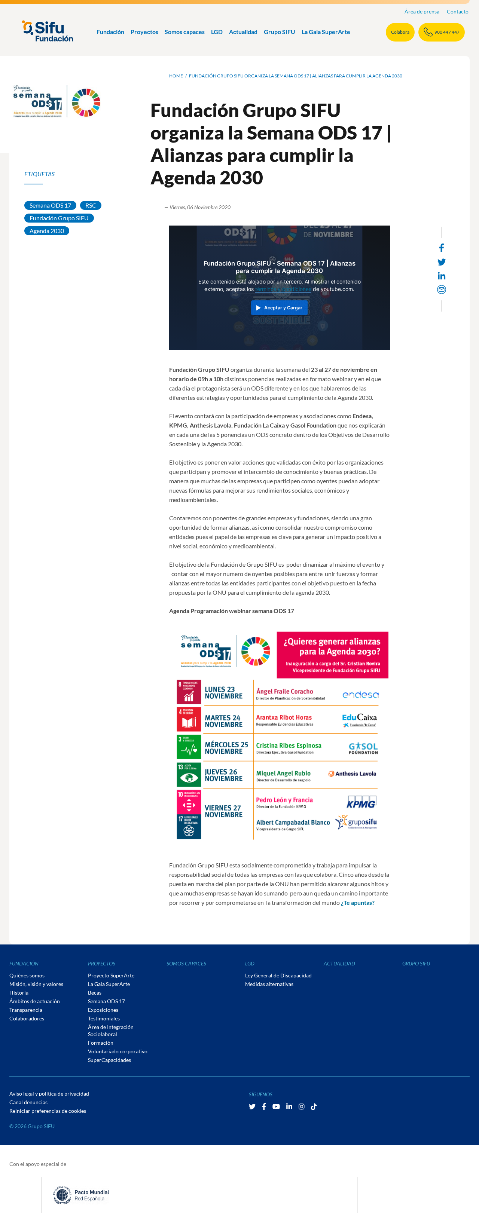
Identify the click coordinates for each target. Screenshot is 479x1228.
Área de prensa (422, 11)
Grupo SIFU (279, 31)
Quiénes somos (27, 975)
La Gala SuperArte (326, 31)
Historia (18, 992)
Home (176, 76)
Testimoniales (104, 1018)
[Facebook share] (441, 248)
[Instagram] (302, 1106)
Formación (100, 1042)
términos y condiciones (283, 289)
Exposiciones (103, 1010)
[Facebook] (264, 1106)
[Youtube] (276, 1106)
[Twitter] (441, 262)
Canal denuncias (28, 1102)
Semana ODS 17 (50, 205)
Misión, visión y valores (36, 984)
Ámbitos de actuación (34, 1001)
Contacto (458, 11)
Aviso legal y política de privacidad (49, 1093)
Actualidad (243, 31)
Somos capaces (185, 31)
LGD (217, 31)
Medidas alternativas (269, 984)
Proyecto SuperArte (111, 975)
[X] (253, 1106)
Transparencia (25, 1010)
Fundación (110, 31)
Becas (94, 992)
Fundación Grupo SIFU (59, 217)
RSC (90, 205)
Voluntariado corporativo (117, 1051)
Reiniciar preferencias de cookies (47, 1111)
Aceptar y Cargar (283, 307)
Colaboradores (26, 1018)
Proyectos (144, 31)
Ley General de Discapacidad (278, 975)
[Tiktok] (314, 1106)
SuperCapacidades (109, 1060)
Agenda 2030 (47, 230)
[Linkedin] (441, 276)
